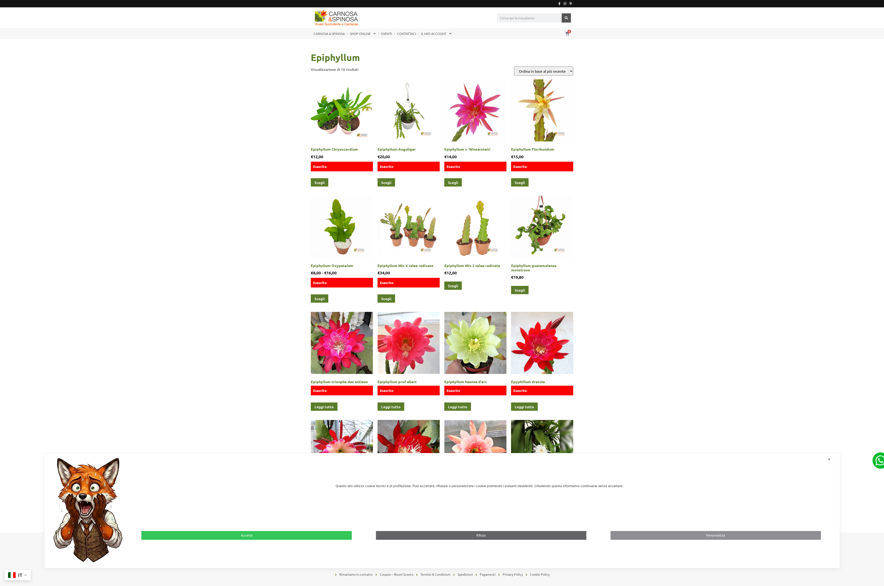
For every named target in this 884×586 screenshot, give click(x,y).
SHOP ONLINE (360, 34)
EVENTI (386, 34)
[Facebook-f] (559, 3)
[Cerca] (566, 18)
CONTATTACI (406, 34)
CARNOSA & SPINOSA (329, 34)
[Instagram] (564, 3)
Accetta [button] (247, 535)
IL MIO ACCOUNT (433, 34)
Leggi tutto (324, 406)
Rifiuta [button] (481, 535)
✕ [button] (829, 459)
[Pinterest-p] (570, 3)
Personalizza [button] (715, 535)
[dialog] (442, 510)
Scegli (319, 182)
